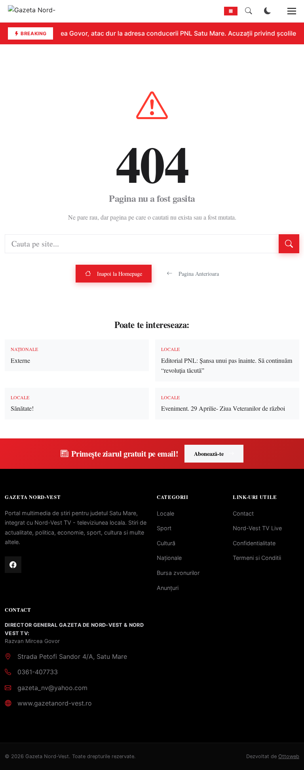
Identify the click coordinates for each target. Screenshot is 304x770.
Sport (164, 528)
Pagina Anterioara (199, 273)
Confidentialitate (254, 543)
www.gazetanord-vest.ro (54, 703)
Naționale (169, 557)
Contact (243, 513)
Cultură (166, 543)
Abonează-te (209, 453)
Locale (165, 513)
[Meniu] (287, 11)
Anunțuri (168, 587)
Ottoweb (288, 756)
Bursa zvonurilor (178, 572)
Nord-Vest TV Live (257, 528)
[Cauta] (248, 11)
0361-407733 (37, 672)
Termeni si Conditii (257, 557)
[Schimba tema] (268, 11)
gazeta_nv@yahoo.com (52, 688)
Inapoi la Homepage (119, 273)
